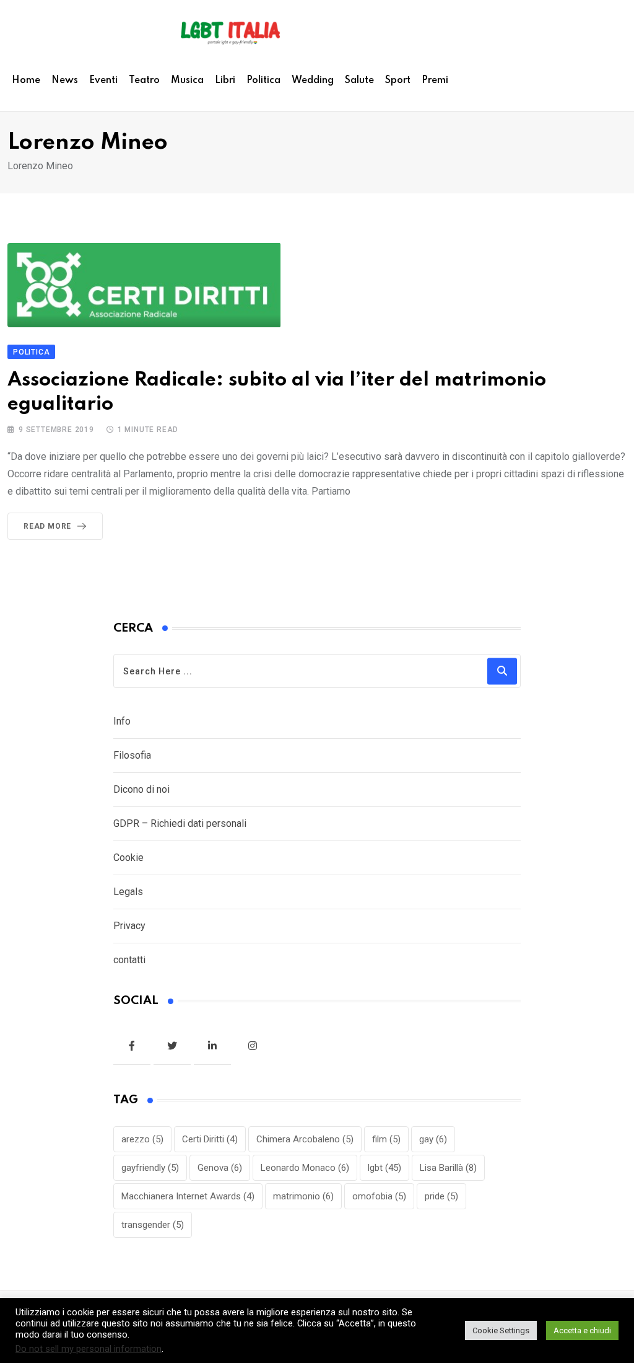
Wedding (313, 81)
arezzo (142, 1139)
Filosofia (132, 755)
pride (441, 1196)
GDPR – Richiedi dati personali (179, 823)
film (386, 1139)
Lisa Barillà (448, 1167)
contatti (129, 960)
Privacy (129, 926)
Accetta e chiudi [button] (582, 1330)
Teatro (144, 81)
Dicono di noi (141, 789)
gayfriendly (150, 1167)
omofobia (379, 1196)
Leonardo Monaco (305, 1167)
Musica (187, 81)
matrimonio (303, 1196)
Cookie (128, 857)
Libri (225, 81)
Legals (128, 892)
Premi (435, 81)
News (64, 81)
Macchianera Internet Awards (187, 1196)
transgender (152, 1224)
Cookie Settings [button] (500, 1330)
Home (26, 81)
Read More (47, 526)
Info (122, 721)
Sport (397, 81)
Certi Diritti (210, 1139)
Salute (359, 81)
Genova (220, 1167)
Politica (263, 81)
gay (433, 1139)
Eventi (103, 81)
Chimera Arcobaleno (305, 1139)
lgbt (384, 1167)
